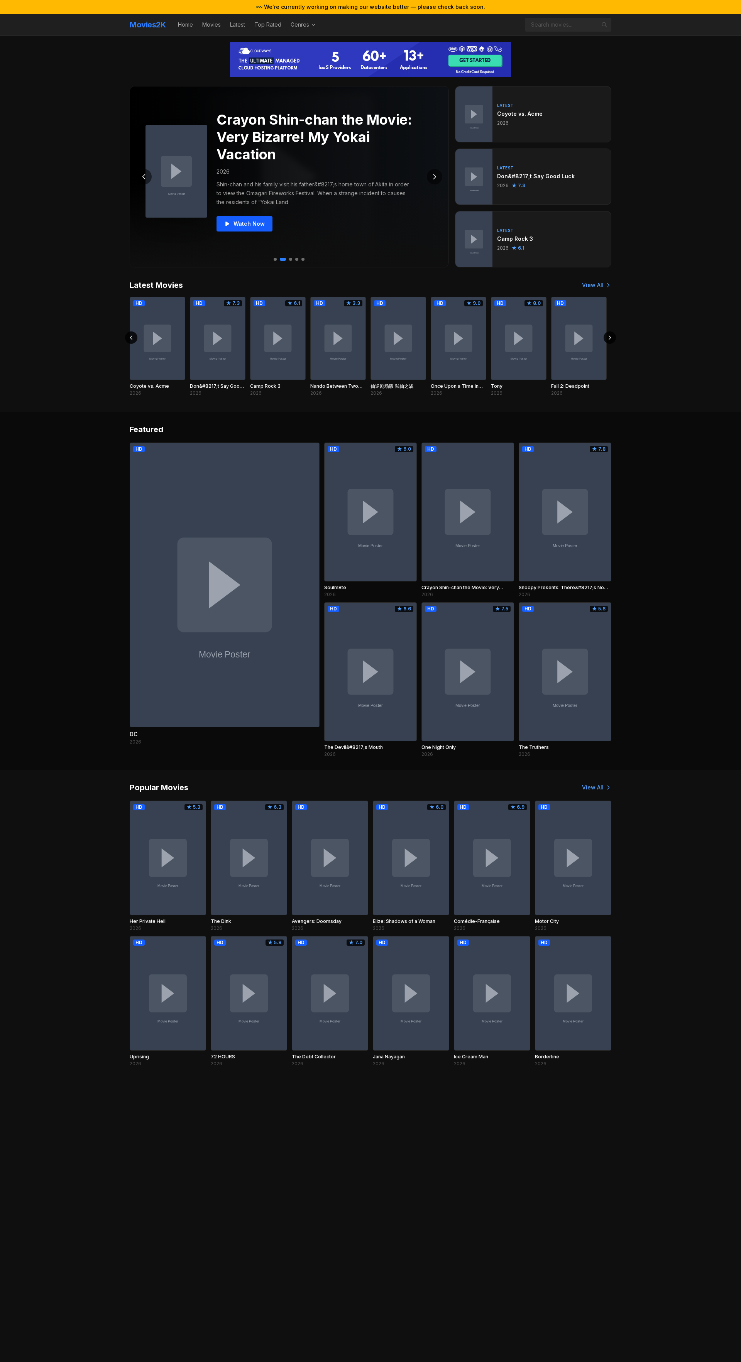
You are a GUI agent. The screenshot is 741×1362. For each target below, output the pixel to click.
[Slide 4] (296, 259)
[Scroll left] (131, 337)
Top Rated (267, 24)
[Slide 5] (303, 259)
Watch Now (249, 223)
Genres (300, 24)
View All (593, 285)
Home (185, 24)
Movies (211, 24)
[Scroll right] (610, 337)
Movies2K (148, 24)
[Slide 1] (275, 259)
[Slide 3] (290, 259)
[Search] (604, 25)
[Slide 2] (283, 259)
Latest (237, 24)
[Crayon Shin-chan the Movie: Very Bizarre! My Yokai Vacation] (176, 171)
